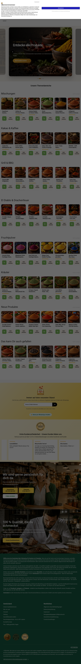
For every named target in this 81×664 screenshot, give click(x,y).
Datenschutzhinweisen (30, 9)
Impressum (36, 2)
